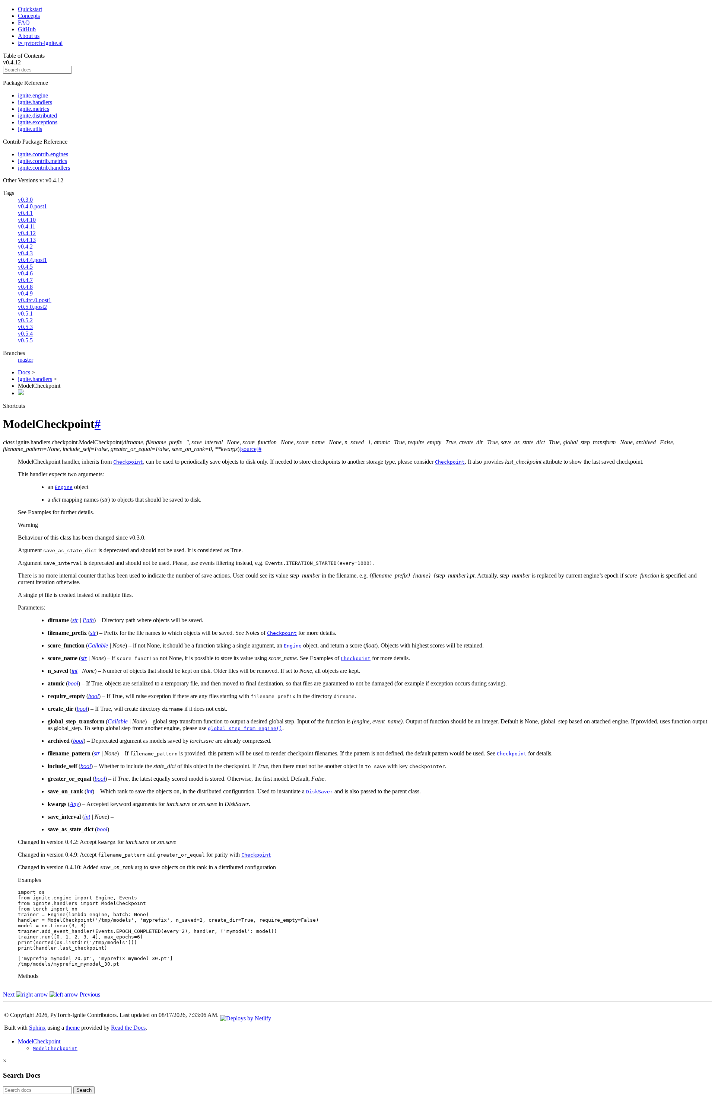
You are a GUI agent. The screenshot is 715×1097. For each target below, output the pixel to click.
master (25, 359)
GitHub (27, 29)
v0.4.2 (25, 246)
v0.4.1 (25, 213)
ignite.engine (33, 95)
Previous (89, 994)
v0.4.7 (25, 280)
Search (84, 1090)
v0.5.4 (25, 333)
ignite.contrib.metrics (42, 161)
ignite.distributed (37, 115)
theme (73, 1027)
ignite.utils (30, 129)
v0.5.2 (25, 320)
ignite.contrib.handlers (44, 167)
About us (28, 36)
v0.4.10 (27, 220)
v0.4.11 (26, 226)
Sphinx (37, 1027)
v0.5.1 (25, 313)
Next (9, 994)
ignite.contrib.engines (43, 154)
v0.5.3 (25, 327)
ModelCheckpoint (39, 1041)
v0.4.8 (25, 287)
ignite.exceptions (37, 122)
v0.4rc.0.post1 (34, 300)
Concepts (29, 16)
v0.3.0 (25, 199)
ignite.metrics (33, 109)
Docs (25, 372)
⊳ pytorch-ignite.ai (40, 43)
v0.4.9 (25, 293)
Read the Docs (128, 1027)
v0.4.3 (25, 253)
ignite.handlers (35, 102)
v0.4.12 (27, 233)
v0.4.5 (25, 266)
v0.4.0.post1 (32, 206)
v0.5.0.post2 (32, 307)
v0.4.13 (27, 240)
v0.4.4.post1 (32, 260)
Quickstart (30, 9)
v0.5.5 (25, 340)
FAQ (24, 22)
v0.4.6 (25, 273)
